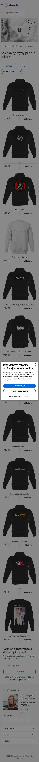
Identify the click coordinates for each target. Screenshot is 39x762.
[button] (19, 396)
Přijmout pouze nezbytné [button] (19, 391)
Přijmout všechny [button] (19, 386)
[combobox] (35, 364)
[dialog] (19, 381)
